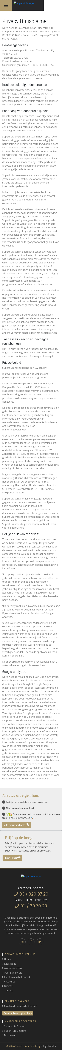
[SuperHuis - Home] (23, 2)
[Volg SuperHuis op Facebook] (31, 941)
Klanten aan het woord (16, 977)
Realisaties (9, 963)
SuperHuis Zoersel (14, 1026)
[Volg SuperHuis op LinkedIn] (40, 941)
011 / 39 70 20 (33, 906)
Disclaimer (9, 1035)
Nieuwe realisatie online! (20, 808)
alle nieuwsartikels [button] (15, 825)
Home (7, 959)
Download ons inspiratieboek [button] (18, 1013)
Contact (8, 990)
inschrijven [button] (11, 857)
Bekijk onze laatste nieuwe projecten (27, 802)
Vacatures (9, 981)
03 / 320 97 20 (33, 894)
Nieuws (7, 986)
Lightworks (49, 1046)
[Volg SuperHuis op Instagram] (22, 941)
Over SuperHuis (12, 972)
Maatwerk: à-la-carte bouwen (20, 1006)
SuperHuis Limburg (14, 1030)
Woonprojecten (12, 968)
